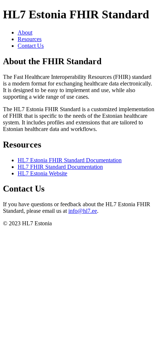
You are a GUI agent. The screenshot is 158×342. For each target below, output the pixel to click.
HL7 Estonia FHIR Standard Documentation (70, 160)
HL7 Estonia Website (42, 173)
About (25, 32)
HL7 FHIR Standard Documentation (60, 167)
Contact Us (31, 46)
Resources (30, 39)
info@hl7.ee (82, 211)
